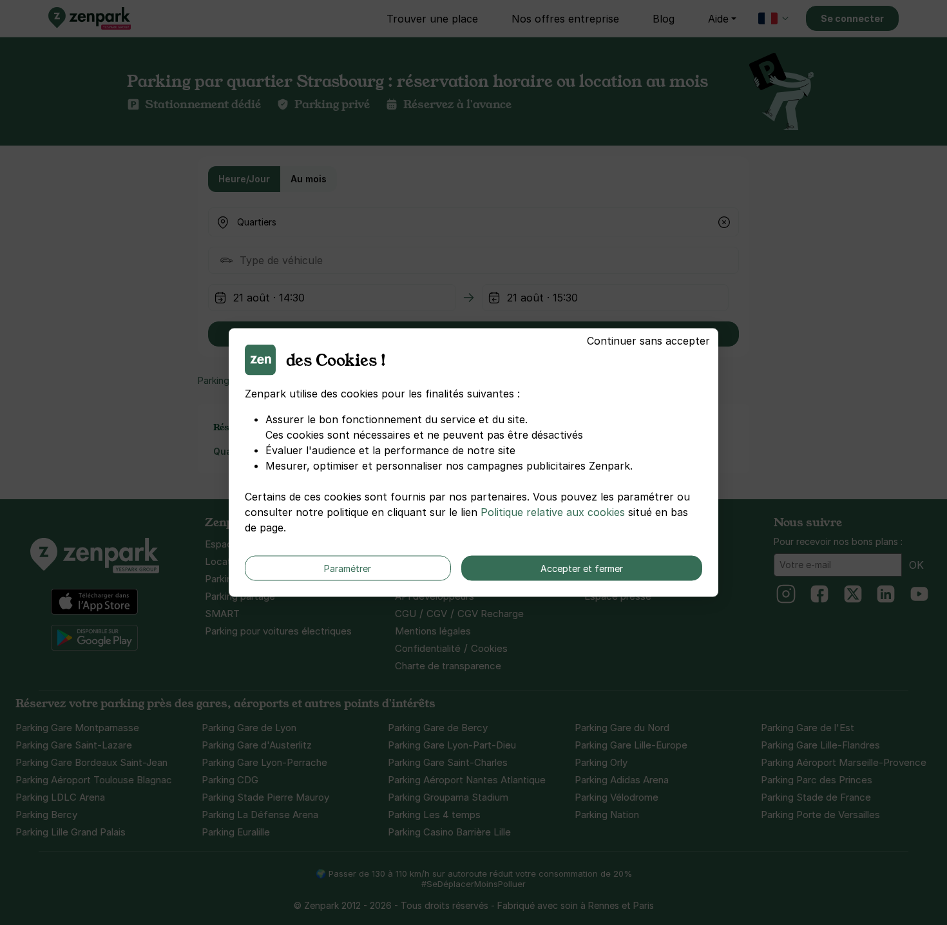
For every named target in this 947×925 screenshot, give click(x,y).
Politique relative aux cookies (553, 512)
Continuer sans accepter (648, 340)
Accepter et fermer (581, 568)
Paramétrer (347, 568)
